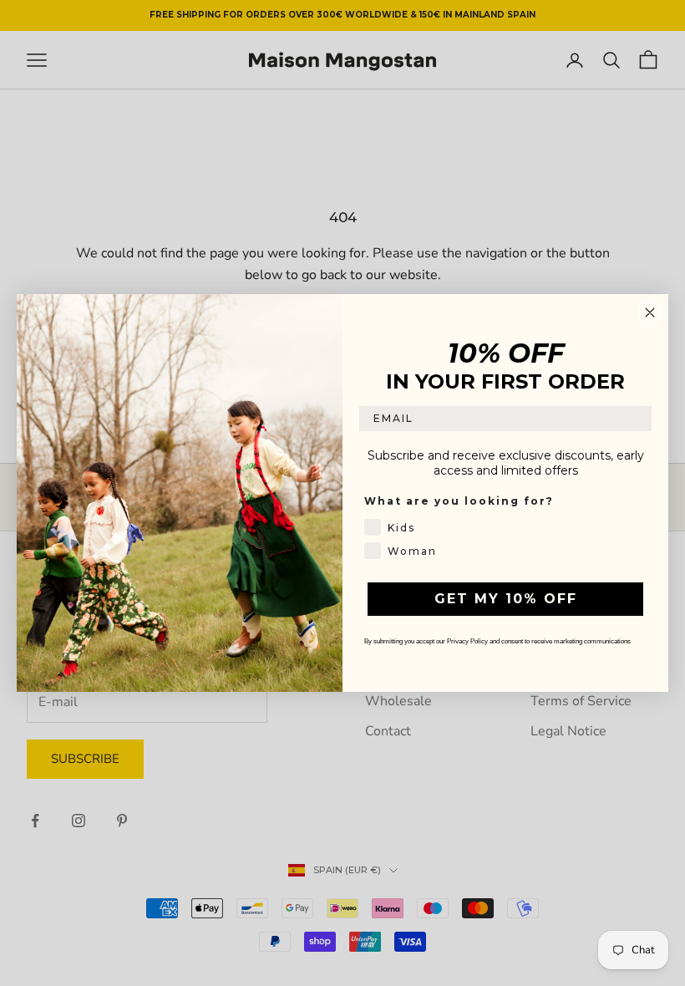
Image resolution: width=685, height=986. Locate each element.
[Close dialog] (650, 312)
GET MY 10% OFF (505, 599)
